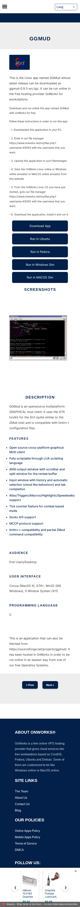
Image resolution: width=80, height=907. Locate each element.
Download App (40, 226)
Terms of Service (26, 843)
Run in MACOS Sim (40, 277)
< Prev (30, 685)
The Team (21, 791)
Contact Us (22, 804)
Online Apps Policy (27, 830)
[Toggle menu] (4, 6)
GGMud (40, 39)
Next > (50, 685)
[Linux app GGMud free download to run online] (19, 62)
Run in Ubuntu (40, 239)
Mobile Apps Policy (27, 837)
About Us (21, 797)
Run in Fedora (40, 252)
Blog (18, 810)
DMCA (19, 849)
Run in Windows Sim (40, 264)
